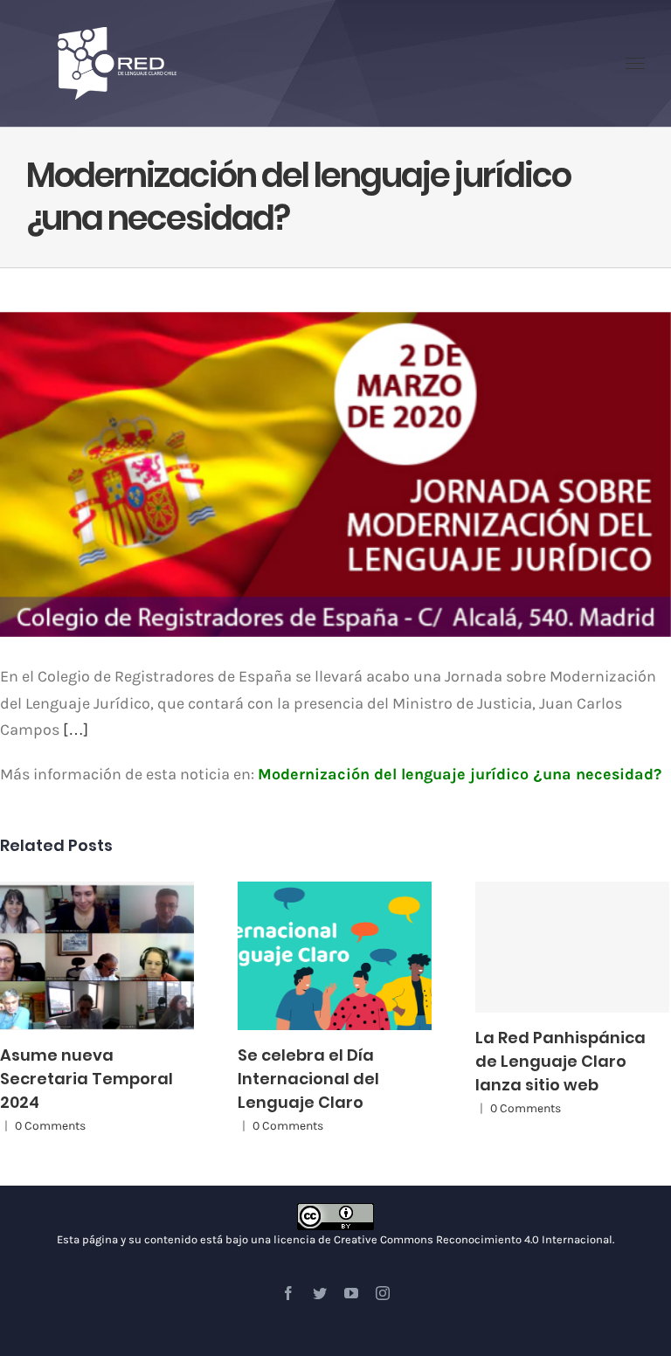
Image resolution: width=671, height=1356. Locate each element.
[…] (75, 729)
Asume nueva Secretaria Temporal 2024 (80, 955)
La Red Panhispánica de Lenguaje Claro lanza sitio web (572, 947)
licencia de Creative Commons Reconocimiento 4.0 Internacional (442, 1239)
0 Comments (50, 1125)
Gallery (112, 955)
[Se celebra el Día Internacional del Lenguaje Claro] (335, 956)
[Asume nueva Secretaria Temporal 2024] (97, 956)
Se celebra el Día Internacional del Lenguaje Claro (318, 955)
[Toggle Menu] (635, 64)
